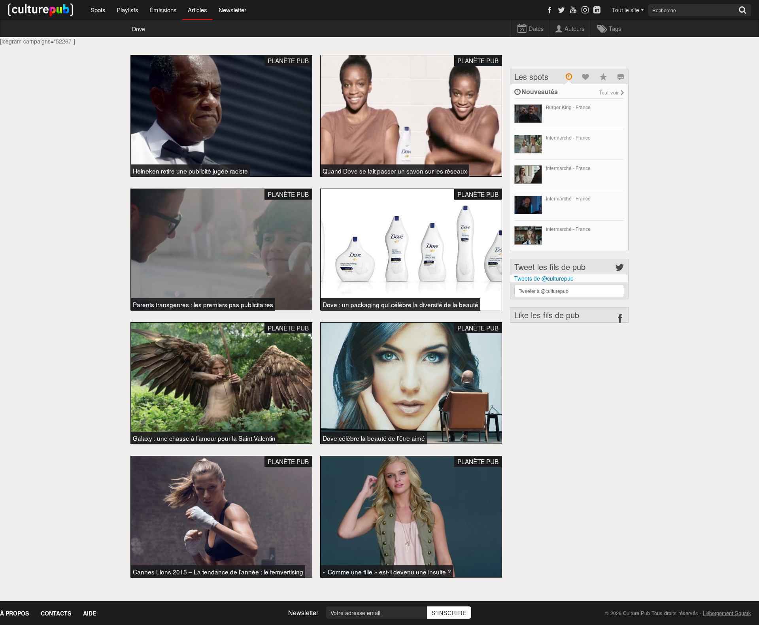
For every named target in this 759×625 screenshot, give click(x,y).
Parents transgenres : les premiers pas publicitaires (203, 304)
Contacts (56, 613)
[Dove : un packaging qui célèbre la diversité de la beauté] (411, 249)
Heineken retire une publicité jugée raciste (190, 170)
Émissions (163, 10)
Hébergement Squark (727, 613)
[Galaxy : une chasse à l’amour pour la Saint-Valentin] (221, 383)
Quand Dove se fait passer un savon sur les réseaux (395, 170)
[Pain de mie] (528, 174)
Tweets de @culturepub (544, 278)
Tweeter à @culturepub (543, 290)
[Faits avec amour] (528, 113)
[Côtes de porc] (528, 205)
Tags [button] (615, 28)
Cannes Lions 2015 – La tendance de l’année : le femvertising (218, 571)
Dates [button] (536, 28)
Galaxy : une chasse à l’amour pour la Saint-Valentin (204, 438)
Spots (98, 10)
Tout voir (609, 92)
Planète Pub (288, 60)
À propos (14, 613)
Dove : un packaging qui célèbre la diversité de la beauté (400, 304)
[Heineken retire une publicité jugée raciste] (221, 115)
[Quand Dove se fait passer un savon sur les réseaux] (411, 115)
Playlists (127, 10)
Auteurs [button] (574, 28)
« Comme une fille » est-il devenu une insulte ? (387, 571)
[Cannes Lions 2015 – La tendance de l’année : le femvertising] (221, 516)
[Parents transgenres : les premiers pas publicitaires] (221, 249)
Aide (89, 613)
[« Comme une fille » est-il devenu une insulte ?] (411, 516)
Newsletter (232, 10)
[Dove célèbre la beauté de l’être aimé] (411, 383)
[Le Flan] (528, 235)
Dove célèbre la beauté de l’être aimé (374, 438)
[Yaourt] (528, 144)
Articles (197, 10)
